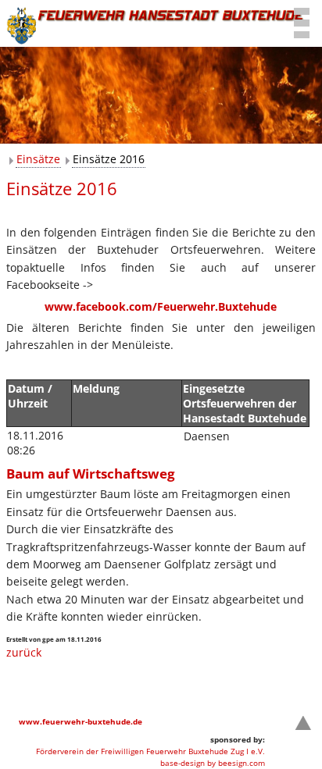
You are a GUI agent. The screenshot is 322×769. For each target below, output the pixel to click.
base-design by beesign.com (212, 762)
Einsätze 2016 (109, 158)
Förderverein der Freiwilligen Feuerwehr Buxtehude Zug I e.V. (150, 751)
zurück (23, 652)
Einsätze (38, 158)
